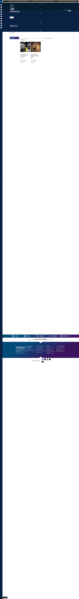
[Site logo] (15, 11)
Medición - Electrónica (41, 38)
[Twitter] (50, 359)
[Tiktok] (47, 359)
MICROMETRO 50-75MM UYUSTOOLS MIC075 (35, 56)
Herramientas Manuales (33, 38)
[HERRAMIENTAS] (1, 14)
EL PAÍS (16, 336)
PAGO (28, 336)
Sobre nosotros (12, 4)
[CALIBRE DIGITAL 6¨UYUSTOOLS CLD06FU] (25, 46)
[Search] (41, 29)
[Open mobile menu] (41, 24)
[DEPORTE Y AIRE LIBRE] (1, 5)
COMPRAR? (42, 336)
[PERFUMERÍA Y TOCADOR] (1, 28)
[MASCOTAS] (1, 25)
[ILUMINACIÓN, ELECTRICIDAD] (1, 18)
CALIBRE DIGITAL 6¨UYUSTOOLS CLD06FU (24, 56)
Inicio (21, 38)
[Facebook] (45, 359)
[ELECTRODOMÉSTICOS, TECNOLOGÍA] (1, 7)
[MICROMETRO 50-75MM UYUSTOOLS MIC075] (36, 46)
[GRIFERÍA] (1, 12)
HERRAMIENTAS (25, 38)
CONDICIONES (54, 336)
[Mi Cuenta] (41, 19)
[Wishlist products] (41, 21)
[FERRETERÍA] (1, 9)
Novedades (11, 5)
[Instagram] (43, 359)
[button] (23, 60)
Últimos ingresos (12, 6)
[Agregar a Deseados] (21, 53)
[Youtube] (43, 362)
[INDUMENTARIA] (1, 21)
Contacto (11, 7)
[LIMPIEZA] (1, 23)
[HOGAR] (1, 16)
